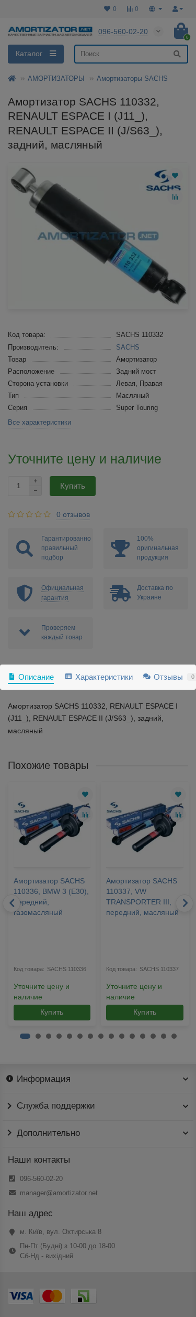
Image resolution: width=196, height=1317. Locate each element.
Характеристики (103, 676)
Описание (36, 676)
